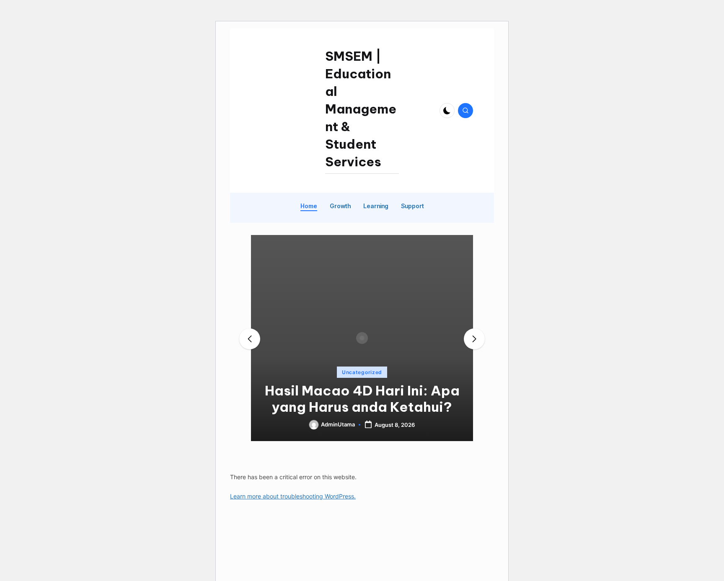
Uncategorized (362, 372)
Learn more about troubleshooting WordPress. (293, 496)
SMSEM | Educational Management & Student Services (360, 109)
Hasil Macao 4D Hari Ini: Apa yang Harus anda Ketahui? (362, 398)
